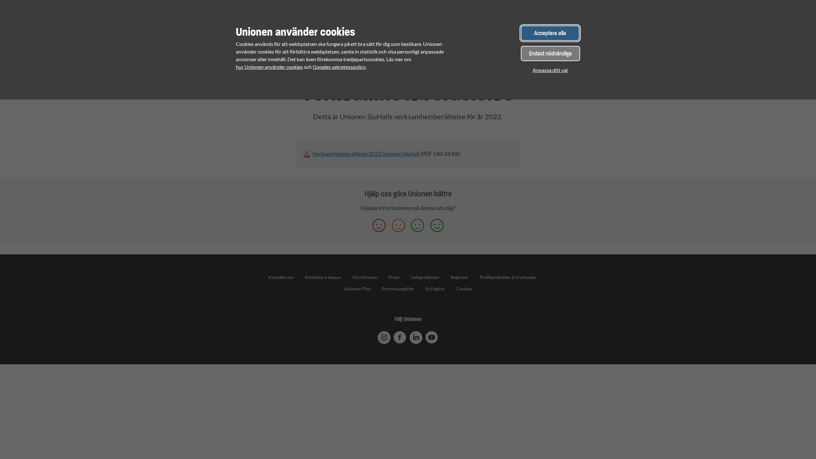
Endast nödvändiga (550, 53)
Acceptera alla (550, 33)
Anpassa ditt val (550, 70)
